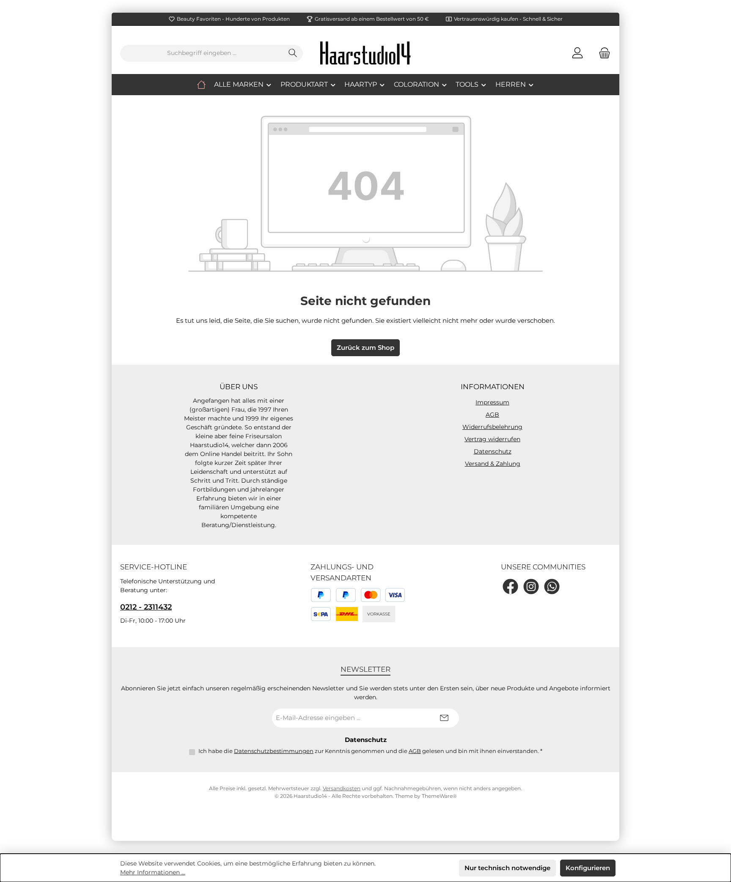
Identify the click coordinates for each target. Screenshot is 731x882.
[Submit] (444, 718)
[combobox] (201, 53)
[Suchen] (293, 53)
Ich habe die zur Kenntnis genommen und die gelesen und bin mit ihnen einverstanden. (370, 750)
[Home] (201, 84)
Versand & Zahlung (492, 463)
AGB (492, 414)
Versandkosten (341, 788)
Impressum (492, 402)
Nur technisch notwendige (507, 868)
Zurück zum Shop (365, 347)
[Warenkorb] (602, 53)
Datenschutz (492, 451)
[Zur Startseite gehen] (365, 53)
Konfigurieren (588, 868)
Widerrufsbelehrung (492, 427)
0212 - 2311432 (146, 607)
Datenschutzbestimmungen (273, 750)
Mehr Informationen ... (152, 872)
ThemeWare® (439, 796)
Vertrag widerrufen (492, 439)
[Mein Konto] (577, 53)
